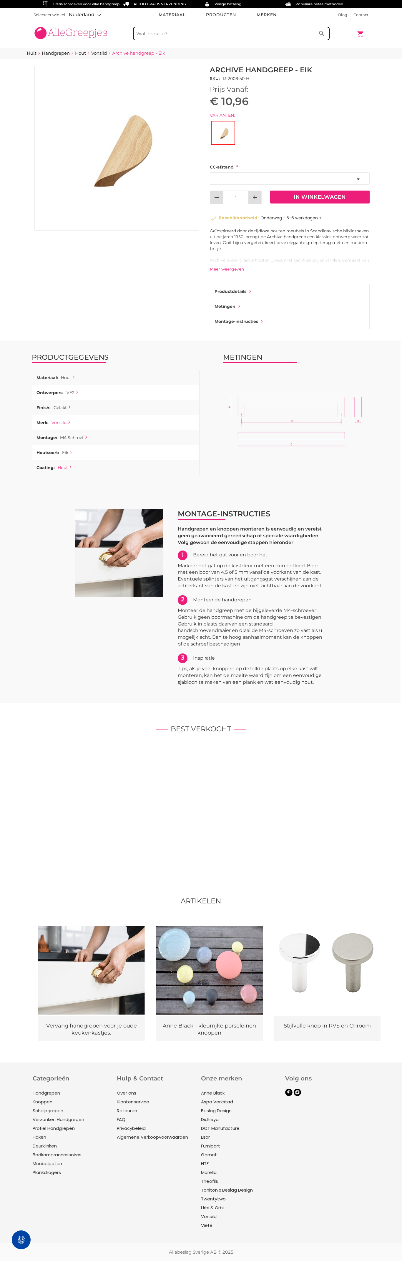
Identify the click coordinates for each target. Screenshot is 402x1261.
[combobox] (231, 33)
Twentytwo (213, 1199)
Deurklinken (45, 1146)
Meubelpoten (47, 1163)
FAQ (121, 1119)
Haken (39, 1137)
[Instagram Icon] (297, 1094)
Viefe (206, 1225)
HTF (205, 1163)
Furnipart (210, 1146)
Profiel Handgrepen (54, 1128)
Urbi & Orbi (212, 1208)
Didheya (210, 1119)
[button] (85, 15)
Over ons (126, 1093)
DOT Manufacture (220, 1128)
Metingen (225, 306)
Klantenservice (133, 1102)
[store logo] (71, 31)
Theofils (209, 1181)
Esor (205, 1137)
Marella (209, 1172)
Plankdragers (47, 1172)
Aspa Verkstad (217, 1102)
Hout (63, 467)
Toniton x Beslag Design (227, 1190)
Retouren (127, 1110)
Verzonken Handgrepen (58, 1119)
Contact (360, 14)
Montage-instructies (236, 321)
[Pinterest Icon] (289, 1094)
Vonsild (59, 422)
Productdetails (230, 291)
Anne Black (213, 1093)
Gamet (209, 1155)
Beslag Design (216, 1110)
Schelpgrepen (48, 1110)
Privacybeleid (131, 1128)
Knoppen (42, 1102)
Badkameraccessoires (57, 1155)
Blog (342, 14)
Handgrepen (46, 1093)
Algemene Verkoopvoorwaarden (152, 1137)
